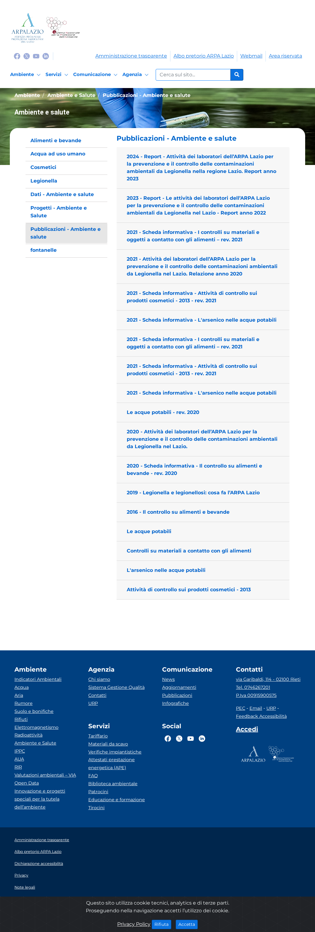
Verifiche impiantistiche (115, 752)
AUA (19, 759)
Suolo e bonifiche (34, 711)
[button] (203, 139)
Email (255, 708)
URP (93, 703)
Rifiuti (21, 719)
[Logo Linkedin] (46, 56)
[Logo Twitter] (26, 56)
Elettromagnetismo (36, 727)
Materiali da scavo (108, 744)
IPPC (19, 751)
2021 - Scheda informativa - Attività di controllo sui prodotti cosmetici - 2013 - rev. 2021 (192, 296)
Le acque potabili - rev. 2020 (163, 412)
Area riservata (285, 56)
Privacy (21, 875)
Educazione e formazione (116, 799)
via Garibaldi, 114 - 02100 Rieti (268, 679)
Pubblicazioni (177, 695)
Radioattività (28, 735)
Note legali (24, 887)
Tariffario (98, 736)
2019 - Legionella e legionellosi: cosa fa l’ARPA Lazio (193, 493)
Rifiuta (162, 924)
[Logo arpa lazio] (27, 28)
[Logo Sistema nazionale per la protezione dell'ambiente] (63, 28)
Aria (18, 695)
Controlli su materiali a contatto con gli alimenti (189, 551)
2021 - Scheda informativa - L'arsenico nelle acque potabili (202, 320)
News (168, 679)
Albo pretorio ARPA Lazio (203, 56)
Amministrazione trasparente (131, 56)
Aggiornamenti (179, 687)
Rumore (23, 703)
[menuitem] (66, 141)
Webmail (251, 56)
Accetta (188, 924)
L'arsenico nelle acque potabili (166, 570)
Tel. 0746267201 (253, 687)
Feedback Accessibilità (261, 716)
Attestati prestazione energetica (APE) (111, 763)
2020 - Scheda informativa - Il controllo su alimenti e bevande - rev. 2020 (194, 469)
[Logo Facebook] (17, 56)
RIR (18, 767)
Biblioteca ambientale (113, 783)
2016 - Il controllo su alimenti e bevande (178, 512)
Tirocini (96, 807)
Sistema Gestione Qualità (116, 687)
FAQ (93, 775)
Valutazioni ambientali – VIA (45, 775)
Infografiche (175, 703)
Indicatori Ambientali (38, 679)
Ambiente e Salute (35, 743)
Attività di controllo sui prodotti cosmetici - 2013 (189, 590)
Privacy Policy (133, 924)
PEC (240, 708)
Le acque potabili (149, 531)
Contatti (97, 695)
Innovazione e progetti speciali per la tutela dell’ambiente (39, 799)
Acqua (21, 687)
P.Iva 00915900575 (256, 695)
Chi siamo (99, 679)
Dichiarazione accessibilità (38, 863)
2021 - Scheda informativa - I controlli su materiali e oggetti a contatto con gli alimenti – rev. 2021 (193, 236)
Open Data (26, 783)
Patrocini (98, 791)
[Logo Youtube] (36, 56)
